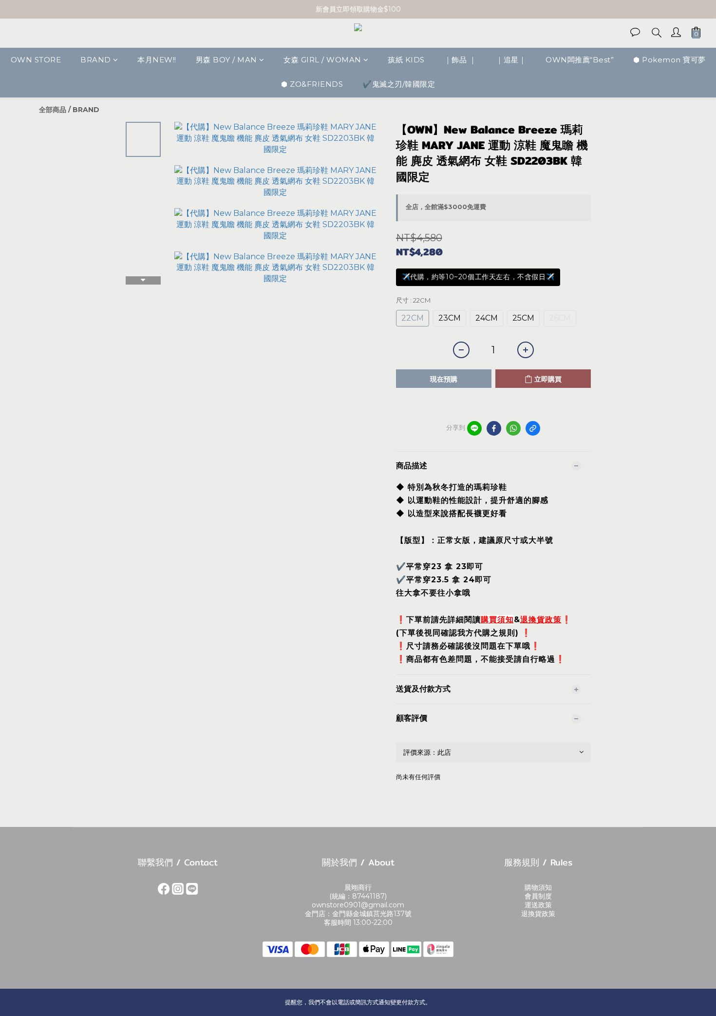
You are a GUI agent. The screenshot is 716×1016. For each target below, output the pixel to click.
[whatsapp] (513, 428)
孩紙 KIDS (406, 59)
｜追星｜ (511, 59)
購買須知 (497, 619)
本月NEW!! (156, 59)
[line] (474, 428)
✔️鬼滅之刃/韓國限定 (398, 84)
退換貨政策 (541, 619)
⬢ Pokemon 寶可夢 (669, 59)
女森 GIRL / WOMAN (322, 59)
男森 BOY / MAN (226, 59)
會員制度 (538, 896)
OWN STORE (36, 59)
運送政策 (538, 905)
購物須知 (538, 887)
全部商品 (52, 109)
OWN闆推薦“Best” (580, 59)
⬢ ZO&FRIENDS (312, 84)
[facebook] (494, 428)
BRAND (95, 59)
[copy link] (533, 428)
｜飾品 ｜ (460, 59)
